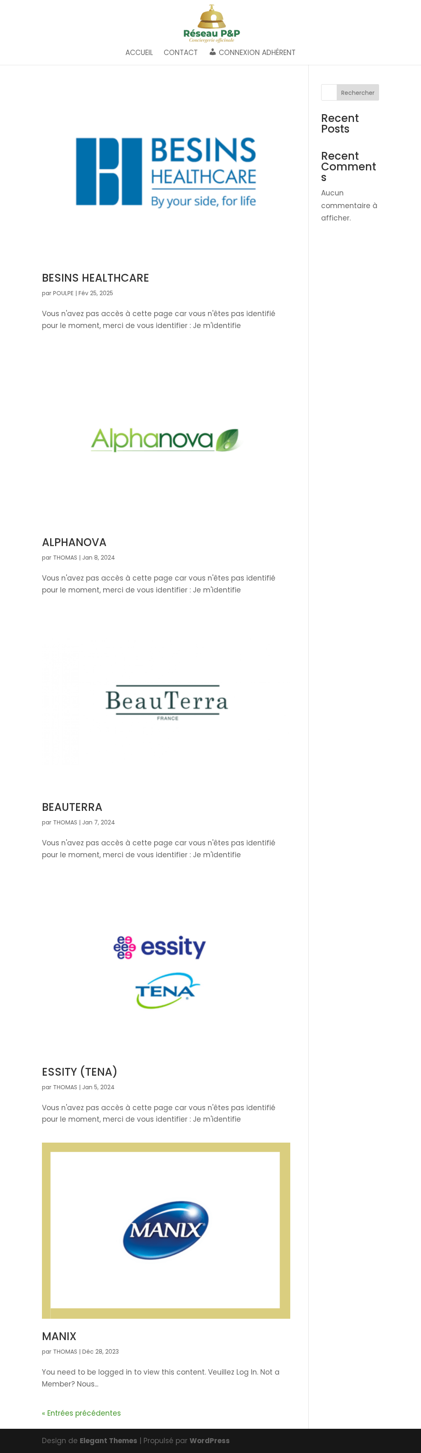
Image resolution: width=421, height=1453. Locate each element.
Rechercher (358, 93)
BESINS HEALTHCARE (95, 278)
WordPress (210, 1441)
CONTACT (181, 53)
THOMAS (65, 557)
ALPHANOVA (74, 542)
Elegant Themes (108, 1441)
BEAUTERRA (72, 807)
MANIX (59, 1336)
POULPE (63, 293)
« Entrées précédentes (81, 1413)
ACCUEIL (139, 53)
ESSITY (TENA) (80, 1072)
